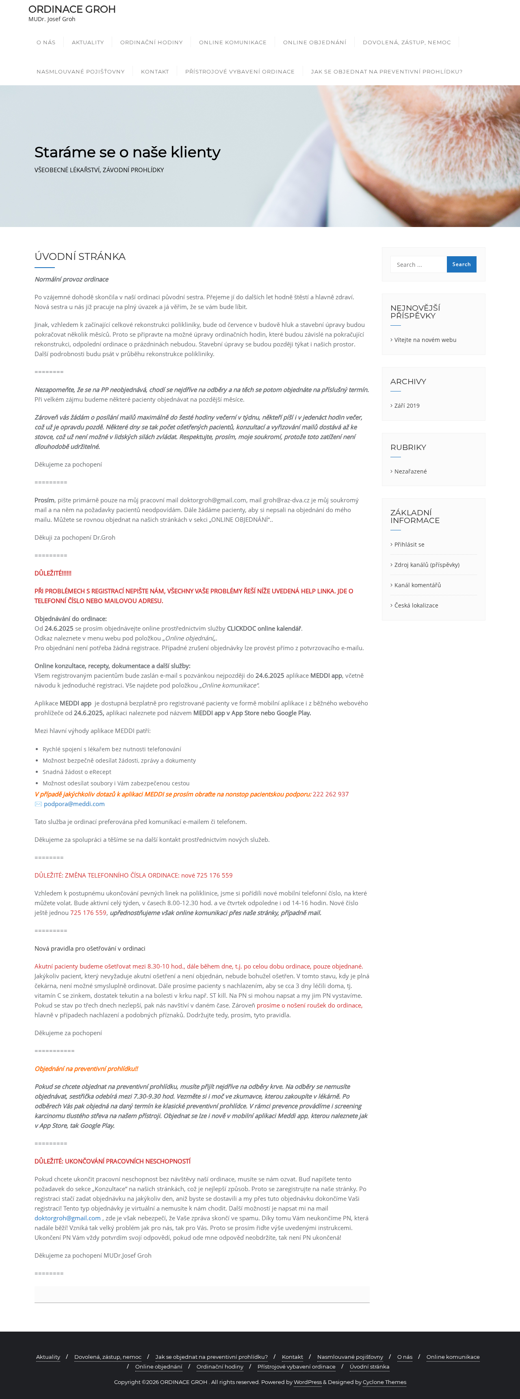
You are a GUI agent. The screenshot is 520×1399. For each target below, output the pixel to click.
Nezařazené (410, 471)
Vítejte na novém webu (425, 340)
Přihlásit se (409, 544)
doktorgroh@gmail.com (68, 1218)
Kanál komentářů (417, 585)
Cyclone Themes (384, 1382)
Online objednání (158, 1366)
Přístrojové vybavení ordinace (297, 1366)
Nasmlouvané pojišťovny (350, 1357)
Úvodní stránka (370, 1366)
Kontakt (292, 1357)
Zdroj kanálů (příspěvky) (426, 565)
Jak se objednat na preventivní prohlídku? (212, 1357)
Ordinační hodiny (220, 1366)
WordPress (308, 1382)
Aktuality (48, 1357)
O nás (404, 1357)
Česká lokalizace (416, 605)
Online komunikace (453, 1357)
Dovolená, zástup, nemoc (107, 1357)
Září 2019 (407, 405)
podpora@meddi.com (74, 804)
